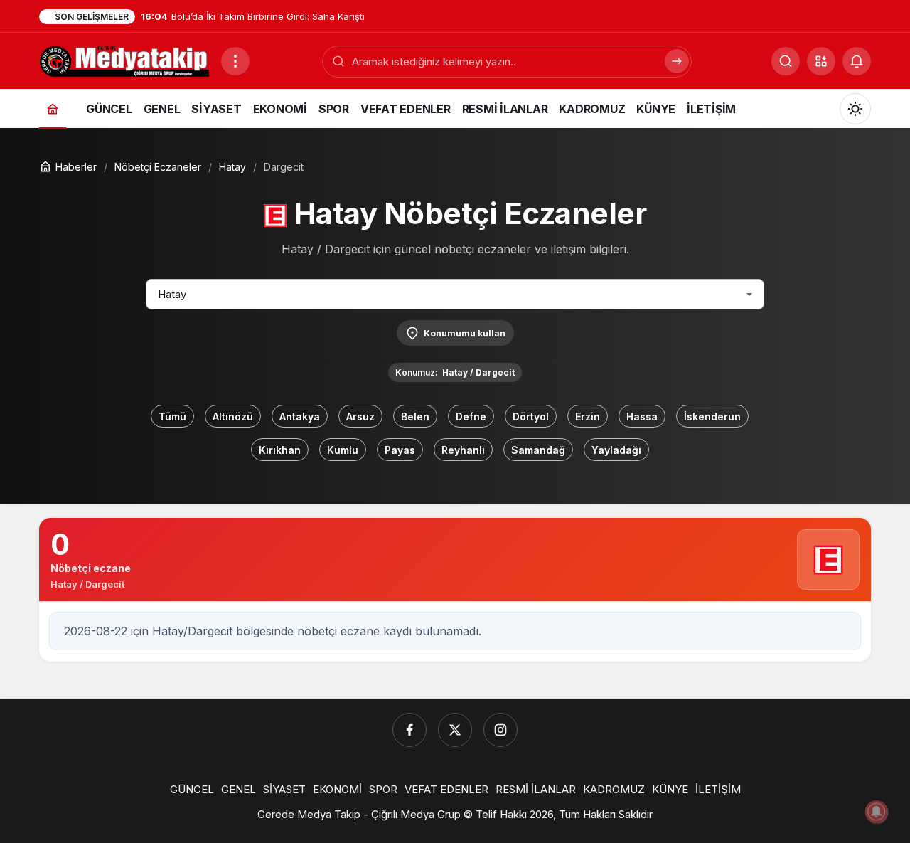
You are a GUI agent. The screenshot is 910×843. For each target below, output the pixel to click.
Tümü (172, 416)
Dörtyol (531, 416)
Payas (400, 450)
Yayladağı (616, 450)
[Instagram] (500, 730)
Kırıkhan (280, 450)
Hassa (642, 416)
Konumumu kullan (464, 333)
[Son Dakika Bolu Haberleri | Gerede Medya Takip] (124, 60)
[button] (821, 61)
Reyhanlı (463, 450)
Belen (415, 416)
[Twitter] (455, 730)
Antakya (299, 416)
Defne (471, 416)
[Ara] (677, 61)
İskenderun (712, 416)
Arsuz (360, 416)
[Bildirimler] (856, 61)
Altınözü (233, 416)
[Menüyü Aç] (235, 61)
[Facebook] (409, 730)
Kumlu (342, 450)
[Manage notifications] (876, 811)
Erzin (587, 416)
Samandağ (538, 450)
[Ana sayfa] (52, 108)
